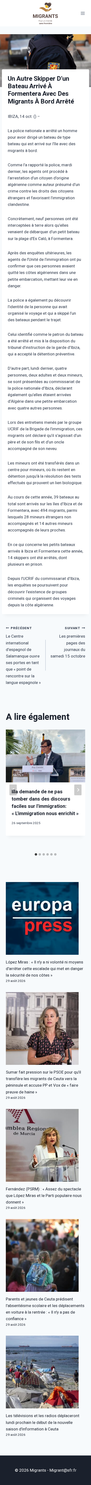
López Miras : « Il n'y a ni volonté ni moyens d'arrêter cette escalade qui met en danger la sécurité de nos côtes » (44, 968)
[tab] (36, 854)
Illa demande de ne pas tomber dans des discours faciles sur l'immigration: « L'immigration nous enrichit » (45, 802)
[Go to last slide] (13, 790)
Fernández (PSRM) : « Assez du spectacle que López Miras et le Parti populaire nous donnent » (44, 1195)
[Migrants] (45, 13)
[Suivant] (78, 790)
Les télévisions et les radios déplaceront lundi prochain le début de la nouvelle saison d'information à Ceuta (42, 1422)
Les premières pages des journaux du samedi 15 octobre (67, 642)
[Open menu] (82, 13)
